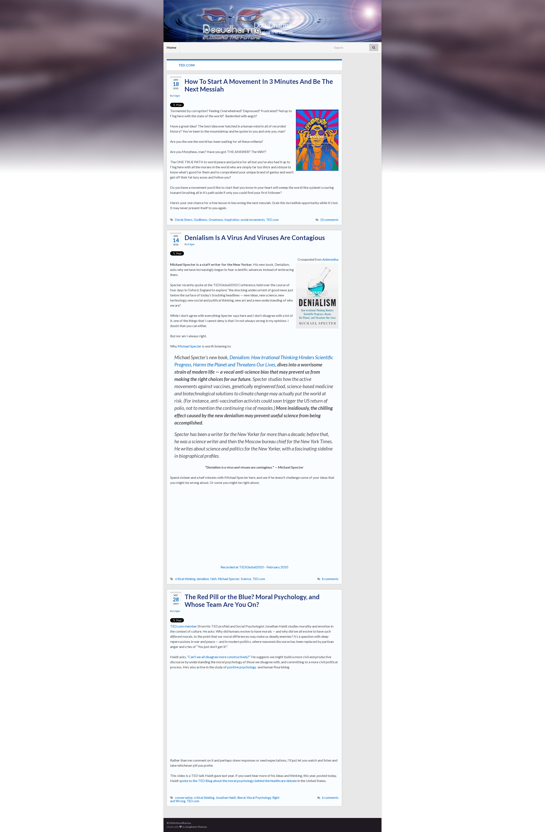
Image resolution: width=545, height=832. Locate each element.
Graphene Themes (196, 826)
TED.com (272, 220)
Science (246, 579)
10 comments (329, 220)
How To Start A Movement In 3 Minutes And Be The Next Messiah (259, 85)
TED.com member (183, 626)
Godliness (200, 220)
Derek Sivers (183, 220)
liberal (241, 797)
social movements (253, 220)
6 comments (330, 797)
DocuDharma (272, 25)
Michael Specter (189, 346)
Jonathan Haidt (226, 797)
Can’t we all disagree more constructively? (218, 657)
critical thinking (185, 579)
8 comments (330, 579)
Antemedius (330, 259)
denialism (203, 579)
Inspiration (231, 220)
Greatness (216, 220)
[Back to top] (535, 822)
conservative (184, 797)
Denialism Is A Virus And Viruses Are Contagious (255, 237)
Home (171, 47)
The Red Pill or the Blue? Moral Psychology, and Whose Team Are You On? (252, 600)
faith (213, 579)
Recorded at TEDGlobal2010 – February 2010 (254, 567)
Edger (177, 95)
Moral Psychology (259, 797)
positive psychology (241, 667)
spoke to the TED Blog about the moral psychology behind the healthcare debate (238, 781)
